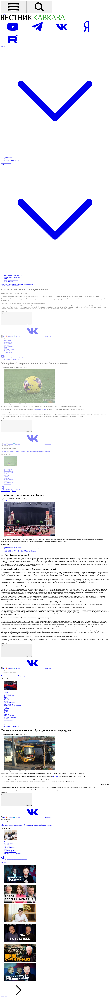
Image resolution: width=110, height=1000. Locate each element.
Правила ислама (8, 281)
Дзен (4, 336)
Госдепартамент (8, 352)
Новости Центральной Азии (11, 160)
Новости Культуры (9, 695)
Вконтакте (48, 336)
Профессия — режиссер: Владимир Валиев (16, 676)
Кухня (33, 284)
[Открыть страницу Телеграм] (37, 32)
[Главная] (33, 20)
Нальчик (6, 711)
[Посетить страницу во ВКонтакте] (62, 32)
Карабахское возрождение (8, 284)
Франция (6, 475)
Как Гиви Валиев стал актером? (12, 547)
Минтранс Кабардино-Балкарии (13, 853)
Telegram (17, 336)
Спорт (17, 284)
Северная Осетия (8, 704)
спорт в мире (7, 484)
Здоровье (28, 284)
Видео (24, 284)
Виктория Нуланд (9, 349)
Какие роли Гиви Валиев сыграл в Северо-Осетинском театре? (21, 548)
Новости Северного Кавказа (11, 158)
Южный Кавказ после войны (12, 277)
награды (6, 718)
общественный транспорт (11, 850)
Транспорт (7, 846)
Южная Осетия (8, 699)
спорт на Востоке (8, 482)
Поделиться (28, 324)
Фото (20, 284)
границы (6, 714)
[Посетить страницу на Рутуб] (13, 44)
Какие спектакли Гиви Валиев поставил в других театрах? (20, 551)
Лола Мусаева (4, 500)
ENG (4, 14)
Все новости (15, 285)
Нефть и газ (7, 278)
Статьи (9, 163)
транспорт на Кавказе (10, 852)
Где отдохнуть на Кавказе (11, 280)
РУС (2, 14)
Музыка (6, 701)
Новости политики (9, 346)
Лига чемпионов (8, 479)
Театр (5, 697)
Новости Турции (8, 471)
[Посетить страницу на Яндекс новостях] (86, 32)
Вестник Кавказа (5, 285)
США (5, 348)
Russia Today (7, 350)
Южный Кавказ (8, 712)
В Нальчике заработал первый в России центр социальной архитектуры (26, 825)
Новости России (8, 343)
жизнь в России (8, 720)
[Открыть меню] (13, 7)
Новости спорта (8, 472)
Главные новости (8, 157)
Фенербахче (7, 478)
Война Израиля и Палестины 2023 (13, 275)
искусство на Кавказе (10, 717)
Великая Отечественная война (12, 705)
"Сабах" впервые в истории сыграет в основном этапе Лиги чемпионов (26, 451)
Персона (6, 698)
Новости (10, 336)
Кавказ (6, 710)
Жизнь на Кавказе (9, 715)
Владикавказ (7, 707)
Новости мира (8, 342)
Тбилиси (6, 708)
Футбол (6, 473)
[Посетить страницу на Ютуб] (13, 32)
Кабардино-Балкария (9, 702)
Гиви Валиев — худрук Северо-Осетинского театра (18, 550)
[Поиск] (39, 7)
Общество (6, 345)
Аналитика (4, 163)
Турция (6, 476)
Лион (5, 481)
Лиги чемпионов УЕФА (40, 409)
